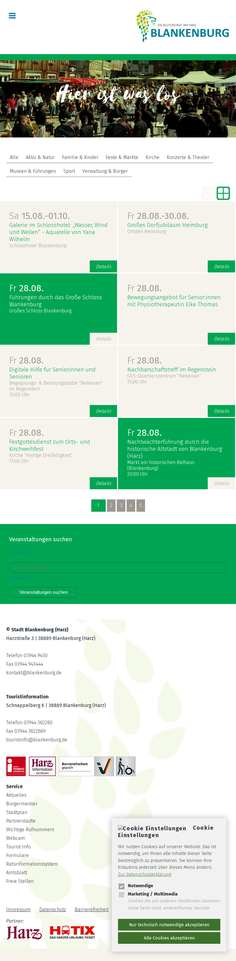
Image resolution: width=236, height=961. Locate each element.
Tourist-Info (18, 847)
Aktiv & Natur (40, 157)
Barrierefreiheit (91, 909)
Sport (69, 171)
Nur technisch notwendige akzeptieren (169, 924)
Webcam (15, 838)
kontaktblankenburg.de (33, 673)
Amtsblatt (16, 873)
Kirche (152, 157)
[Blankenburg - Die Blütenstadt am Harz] (183, 42)
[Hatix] (70, 931)
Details (103, 266)
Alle (14, 157)
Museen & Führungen (33, 171)
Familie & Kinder (80, 157)
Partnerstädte (21, 821)
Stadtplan (16, 812)
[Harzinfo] (24, 930)
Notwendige (140, 885)
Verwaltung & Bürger (105, 171)
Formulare (17, 855)
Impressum (18, 909)
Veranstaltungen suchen (43, 592)
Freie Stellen (20, 881)
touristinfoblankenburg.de (36, 740)
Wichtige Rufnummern (30, 829)
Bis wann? (20, 578)
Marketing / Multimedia (153, 894)
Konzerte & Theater (188, 157)
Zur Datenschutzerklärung (144, 874)
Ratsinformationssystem (32, 864)
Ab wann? (19, 553)
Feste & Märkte (122, 157)
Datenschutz (52, 909)
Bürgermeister (21, 804)
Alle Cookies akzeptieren (169, 938)
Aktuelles (16, 795)
